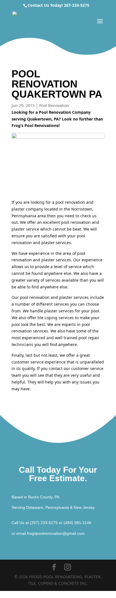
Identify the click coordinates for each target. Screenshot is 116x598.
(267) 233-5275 (44, 522)
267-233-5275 (76, 5)
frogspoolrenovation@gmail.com (56, 533)
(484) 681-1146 (77, 522)
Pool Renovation (54, 105)
